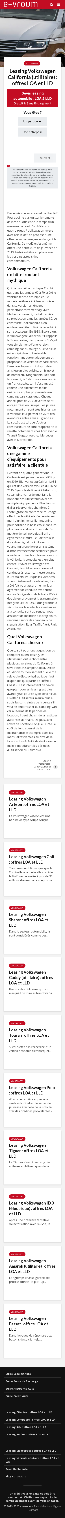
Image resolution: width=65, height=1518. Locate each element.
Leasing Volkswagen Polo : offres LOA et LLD (32, 1090)
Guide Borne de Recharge (21, 1381)
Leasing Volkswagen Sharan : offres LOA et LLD (29, 920)
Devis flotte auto (16, 1469)
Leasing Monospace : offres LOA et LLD (30, 1450)
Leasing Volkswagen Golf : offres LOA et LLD (32, 859)
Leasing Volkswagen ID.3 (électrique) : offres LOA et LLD (31, 1208)
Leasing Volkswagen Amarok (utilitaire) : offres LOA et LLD (32, 1266)
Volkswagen (32, 63)
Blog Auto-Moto (15, 1476)
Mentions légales (51, 1506)
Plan (36, 1506)
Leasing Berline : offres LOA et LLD (27, 1434)
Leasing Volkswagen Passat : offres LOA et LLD (28, 1324)
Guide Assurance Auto (19, 1388)
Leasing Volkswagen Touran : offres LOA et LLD (29, 1035)
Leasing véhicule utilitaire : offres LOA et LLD (32, 1459)
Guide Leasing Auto (18, 1374)
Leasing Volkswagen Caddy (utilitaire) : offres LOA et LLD (31, 977)
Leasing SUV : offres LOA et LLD (25, 1427)
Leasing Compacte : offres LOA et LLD (30, 1419)
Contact (33, 1510)
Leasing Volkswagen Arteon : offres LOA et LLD (29, 804)
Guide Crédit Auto (17, 1396)
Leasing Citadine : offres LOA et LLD (28, 1412)
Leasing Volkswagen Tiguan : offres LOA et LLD (29, 1151)
